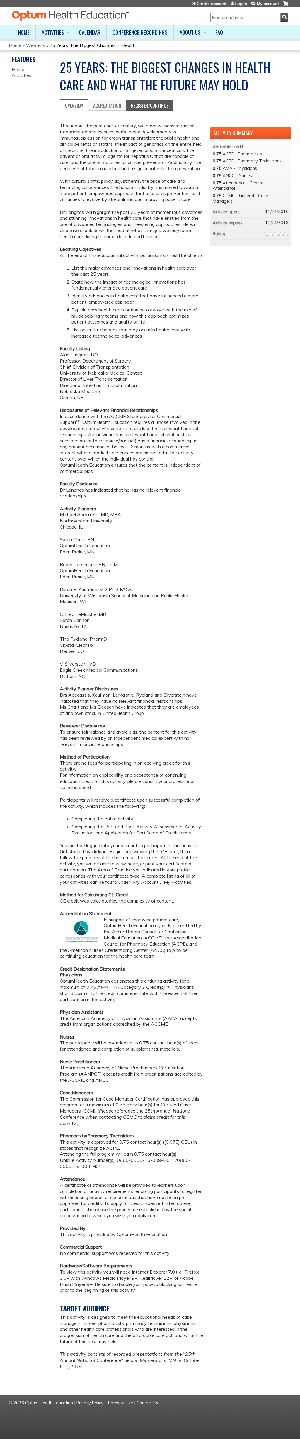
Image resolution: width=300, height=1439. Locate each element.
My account (268, 3)
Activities (53, 32)
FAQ (219, 32)
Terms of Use (120, 1403)
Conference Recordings (140, 32)
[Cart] (285, 5)
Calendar (89, 32)
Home (24, 32)
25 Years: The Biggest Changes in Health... (94, 45)
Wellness (35, 45)
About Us (190, 32)
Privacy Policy (89, 1403)
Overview (74, 105)
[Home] (70, 15)
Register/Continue (149, 105)
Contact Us (147, 1403)
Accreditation (107, 105)
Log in (241, 3)
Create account (211, 3)
